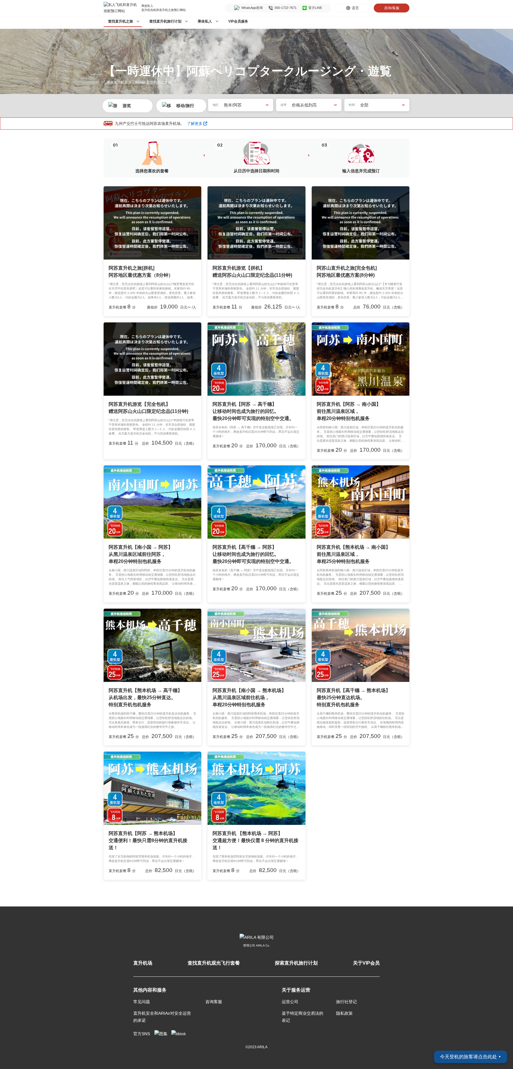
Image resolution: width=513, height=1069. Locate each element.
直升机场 (142, 962)
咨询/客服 (391, 8)
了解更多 (194, 123)
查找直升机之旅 (120, 21)
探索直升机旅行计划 (296, 962)
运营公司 (290, 1001)
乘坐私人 (205, 21)
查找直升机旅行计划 (165, 21)
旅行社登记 (346, 1001)
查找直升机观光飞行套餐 (214, 962)
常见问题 (141, 1001)
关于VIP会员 (366, 962)
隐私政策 (344, 1013)
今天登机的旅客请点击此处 (470, 1056)
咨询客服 (213, 1001)
